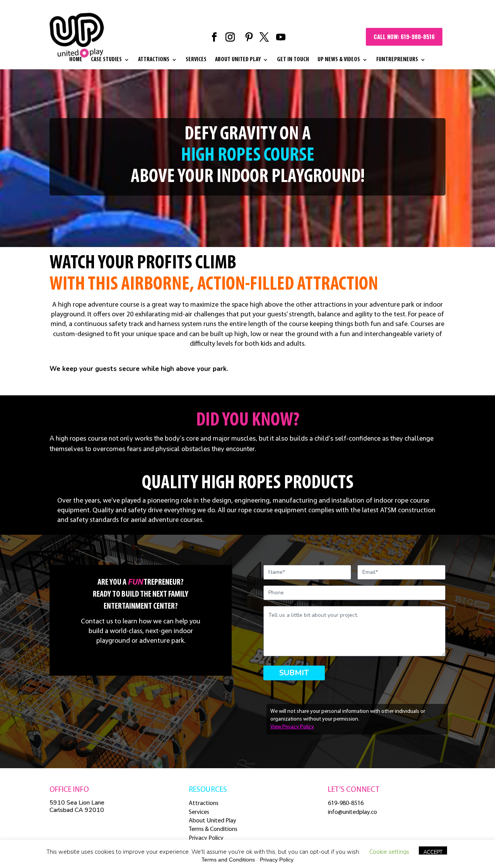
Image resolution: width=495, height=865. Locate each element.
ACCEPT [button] (432, 852)
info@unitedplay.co (352, 812)
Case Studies (106, 60)
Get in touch (293, 60)
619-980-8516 (346, 803)
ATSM (387, 510)
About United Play (238, 60)
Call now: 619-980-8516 (404, 36)
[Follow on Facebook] (214, 37)
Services (196, 60)
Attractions (153, 60)
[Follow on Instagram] (230, 37)
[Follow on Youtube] (280, 37)
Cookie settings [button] (389, 852)
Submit (294, 673)
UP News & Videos (338, 60)
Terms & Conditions (213, 829)
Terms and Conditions (228, 859)
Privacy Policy (206, 838)
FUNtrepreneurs (397, 60)
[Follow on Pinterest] (249, 37)
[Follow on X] (264, 37)
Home (75, 60)
